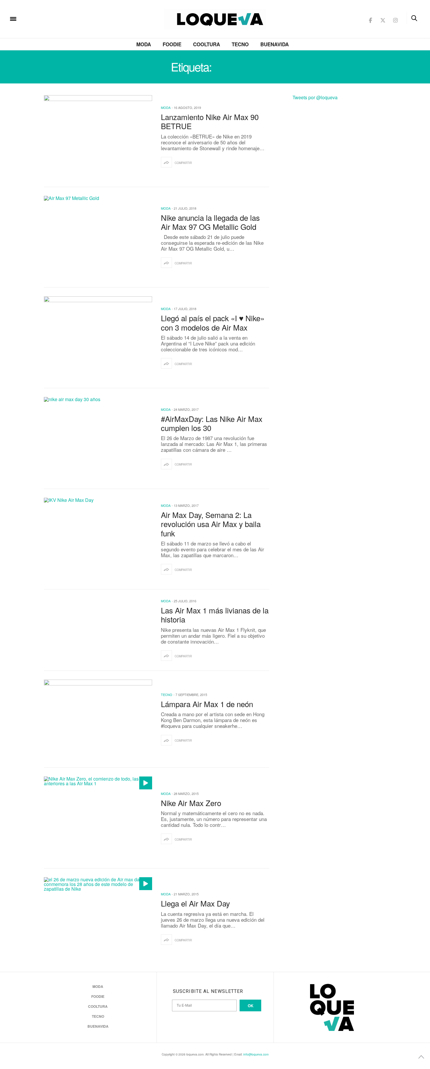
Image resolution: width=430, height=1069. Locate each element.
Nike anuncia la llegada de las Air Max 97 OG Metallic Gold (210, 222)
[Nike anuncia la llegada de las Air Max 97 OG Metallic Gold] (98, 237)
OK (250, 1005)
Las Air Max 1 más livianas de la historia (215, 615)
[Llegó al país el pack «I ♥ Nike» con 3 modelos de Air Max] (98, 337)
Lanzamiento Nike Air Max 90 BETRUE (210, 121)
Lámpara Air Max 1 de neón (207, 703)
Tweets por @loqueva (315, 97)
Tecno (240, 44)
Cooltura (206, 44)
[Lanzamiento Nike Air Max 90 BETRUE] (98, 136)
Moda (143, 44)
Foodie (172, 44)
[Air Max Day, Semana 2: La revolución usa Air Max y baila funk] (98, 539)
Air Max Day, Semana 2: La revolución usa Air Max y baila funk (211, 523)
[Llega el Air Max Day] (98, 918)
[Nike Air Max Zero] (98, 818)
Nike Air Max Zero (191, 802)
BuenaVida (274, 44)
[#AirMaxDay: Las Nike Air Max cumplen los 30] (98, 438)
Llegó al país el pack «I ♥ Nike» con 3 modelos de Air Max (212, 322)
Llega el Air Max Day (195, 903)
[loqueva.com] (51, 18)
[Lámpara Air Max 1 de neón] (98, 719)
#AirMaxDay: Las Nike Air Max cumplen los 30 (211, 423)
